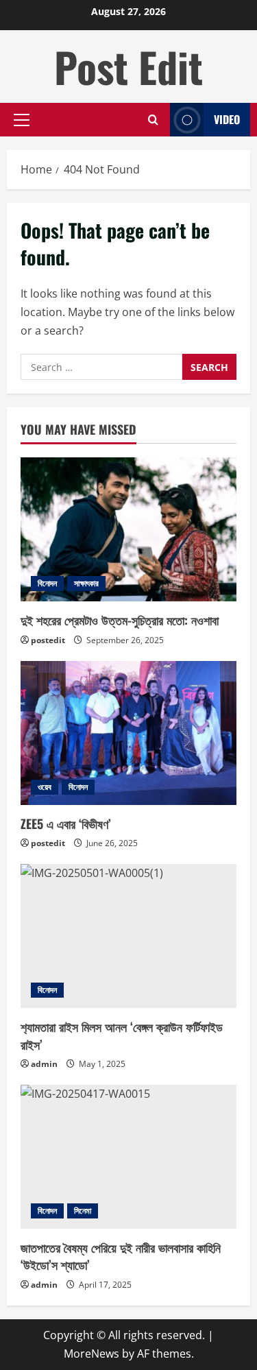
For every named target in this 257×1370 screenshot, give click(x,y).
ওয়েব (44, 787)
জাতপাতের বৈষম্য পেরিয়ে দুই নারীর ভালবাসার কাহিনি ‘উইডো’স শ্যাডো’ (121, 1255)
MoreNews (91, 1353)
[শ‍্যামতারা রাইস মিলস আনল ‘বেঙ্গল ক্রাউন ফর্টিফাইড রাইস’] (128, 936)
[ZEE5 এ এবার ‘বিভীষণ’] (128, 733)
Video (227, 119)
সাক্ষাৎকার (86, 583)
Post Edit (128, 66)
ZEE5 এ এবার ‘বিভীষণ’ (66, 823)
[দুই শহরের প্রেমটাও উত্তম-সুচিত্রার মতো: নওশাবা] (128, 529)
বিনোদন (47, 583)
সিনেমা (82, 1210)
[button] (21, 120)
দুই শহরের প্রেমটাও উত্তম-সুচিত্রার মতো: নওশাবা (120, 620)
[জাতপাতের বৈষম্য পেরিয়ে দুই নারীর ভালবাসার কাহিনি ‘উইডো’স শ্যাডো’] (128, 1157)
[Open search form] (153, 119)
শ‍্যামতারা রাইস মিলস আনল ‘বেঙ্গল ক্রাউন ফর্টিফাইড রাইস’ (122, 1035)
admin (44, 1064)
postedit (48, 640)
